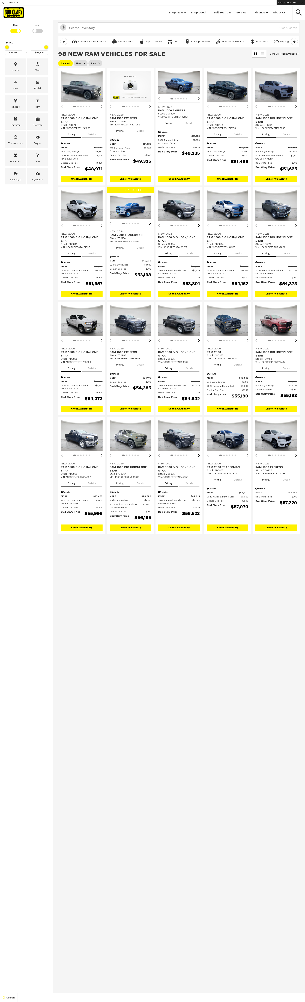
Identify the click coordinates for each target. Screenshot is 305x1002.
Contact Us (12, 2)
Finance (260, 12)
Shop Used (198, 12)
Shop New (176, 12)
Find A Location (287, 2)
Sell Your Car (222, 12)
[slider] (7, 47)
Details (92, 134)
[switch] (15, 28)
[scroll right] (294, 41)
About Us (279, 12)
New (15, 25)
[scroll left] (63, 41)
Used (37, 25)
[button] (299, 12)
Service (241, 12)
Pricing (71, 134)
